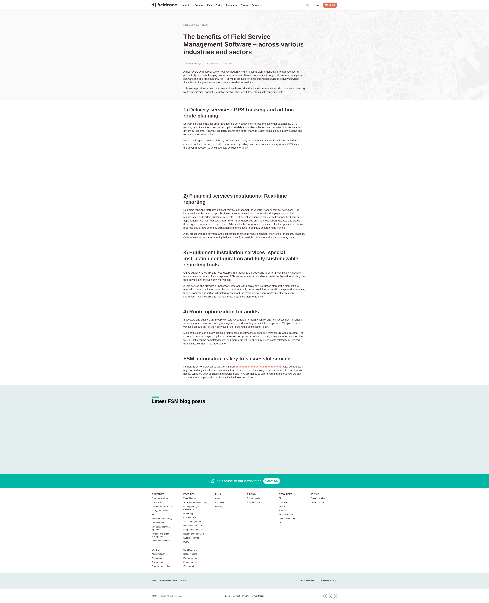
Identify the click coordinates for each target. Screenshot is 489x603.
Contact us (257, 5)
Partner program (190, 558)
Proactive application (161, 566)
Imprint (245, 596)
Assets (218, 498)
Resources (231, 5)
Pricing (218, 5)
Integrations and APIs (193, 530)
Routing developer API (193, 534)
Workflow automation (192, 526)
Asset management (192, 522)
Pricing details (253, 498)
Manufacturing (158, 523)
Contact (236, 596)
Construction (157, 502)
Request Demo (190, 554)
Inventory (219, 506)
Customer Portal (190, 517)
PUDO (186, 542)
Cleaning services (160, 498)
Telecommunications (161, 541)
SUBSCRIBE (271, 481)
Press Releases (286, 515)
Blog (205, 24)
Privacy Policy (257, 596)
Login (317, 5)
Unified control (317, 502)
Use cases (283, 502)
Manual (282, 510)
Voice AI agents (190, 498)
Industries (186, 5)
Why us (244, 5)
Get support (188, 566)
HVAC (154, 515)
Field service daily (287, 519)
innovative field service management (258, 366)
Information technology (162, 519)
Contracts (219, 502)
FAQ (281, 523)
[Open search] (302, 5)
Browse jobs (157, 562)
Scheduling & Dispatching (195, 502)
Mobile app (188, 513)
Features (199, 5)
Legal (227, 596)
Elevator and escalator (162, 506)
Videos (282, 506)
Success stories (318, 498)
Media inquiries (190, 562)
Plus (209, 5)
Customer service (191, 538)
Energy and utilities (160, 510)
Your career (157, 558)
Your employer (158, 554)
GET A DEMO (330, 5)
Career (156, 550)
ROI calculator (253, 502)
